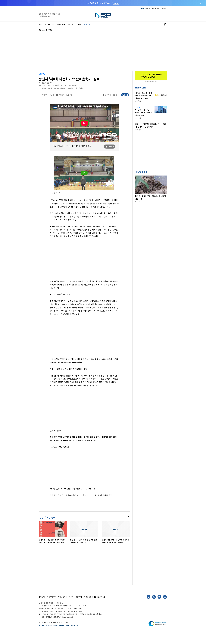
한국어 (142, 8)
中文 (158, 8)
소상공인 (71, 24)
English (147, 8)
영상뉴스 (42, 30)
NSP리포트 (61, 24)
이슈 (79, 24)
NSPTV (87, 24)
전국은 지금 (49, 24)
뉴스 (40, 24)
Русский (164, 8)
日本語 (154, 8)
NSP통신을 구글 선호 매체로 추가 (98, 3)
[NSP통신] (103, 15)
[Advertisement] (179, 95)
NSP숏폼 (49, 30)
